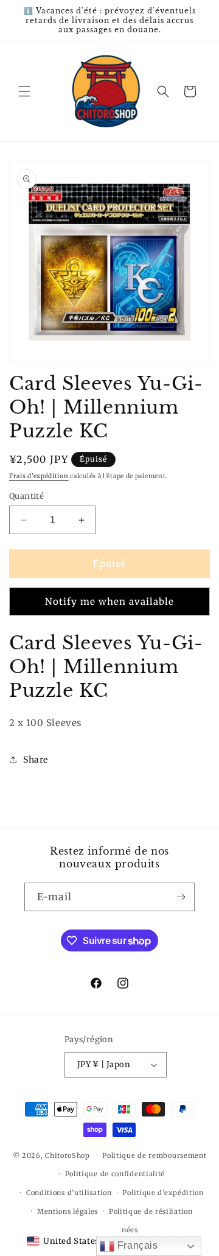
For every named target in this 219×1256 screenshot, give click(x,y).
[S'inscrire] (180, 897)
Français (136, 1245)
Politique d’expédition (162, 1192)
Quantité (26, 496)
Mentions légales (67, 1211)
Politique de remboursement (154, 1155)
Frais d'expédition (39, 476)
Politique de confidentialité (115, 1174)
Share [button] (35, 759)
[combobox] (63, 1241)
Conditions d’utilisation (69, 1192)
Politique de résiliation (151, 1211)
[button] (24, 91)
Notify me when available (109, 601)
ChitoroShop (67, 1155)
